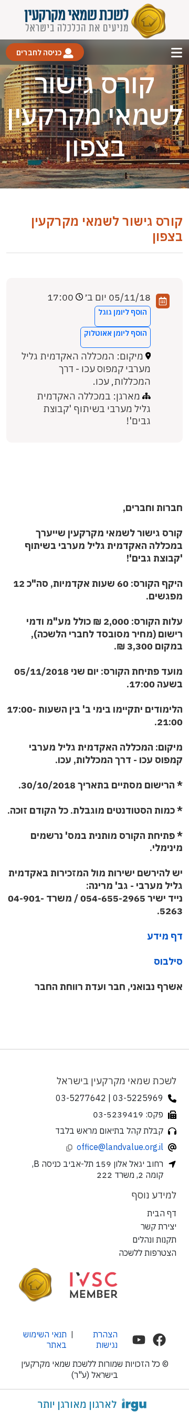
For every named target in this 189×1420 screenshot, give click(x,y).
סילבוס (167, 961)
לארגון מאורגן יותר (77, 1404)
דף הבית (161, 1213)
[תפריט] (176, 52)
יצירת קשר (158, 1226)
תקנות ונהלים (154, 1239)
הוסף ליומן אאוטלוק (115, 333)
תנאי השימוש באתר (45, 1339)
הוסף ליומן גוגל (122, 312)
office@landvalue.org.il (120, 1147)
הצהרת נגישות (105, 1339)
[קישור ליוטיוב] (138, 1339)
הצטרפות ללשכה (147, 1252)
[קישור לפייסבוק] (159, 1339)
